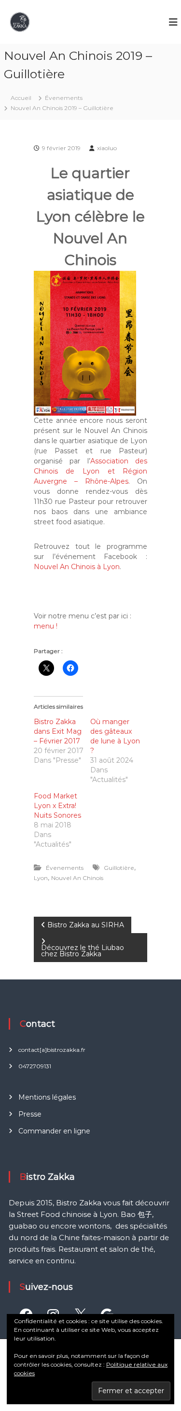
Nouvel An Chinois (77, 877)
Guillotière (119, 867)
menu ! (45, 626)
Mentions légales (47, 1097)
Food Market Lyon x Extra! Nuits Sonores (57, 806)
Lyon (41, 877)
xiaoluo (107, 148)
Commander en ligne (54, 1131)
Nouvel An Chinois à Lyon (77, 566)
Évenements (64, 97)
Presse (30, 1114)
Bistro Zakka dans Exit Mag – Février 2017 (58, 731)
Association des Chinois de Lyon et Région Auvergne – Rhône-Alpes (91, 471)
